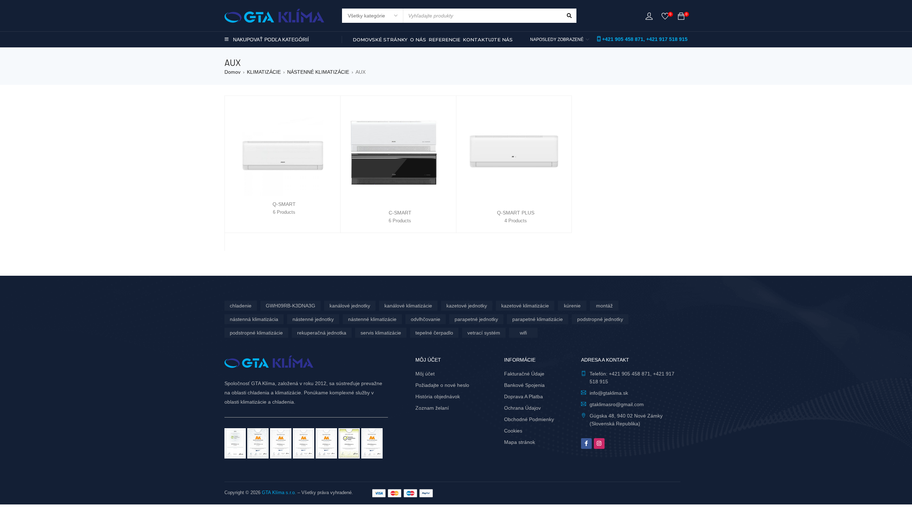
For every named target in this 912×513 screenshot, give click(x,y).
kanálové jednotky (350, 306)
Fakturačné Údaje (524, 374)
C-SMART (400, 213)
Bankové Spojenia (524, 385)
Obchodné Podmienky (529, 419)
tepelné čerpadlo (434, 333)
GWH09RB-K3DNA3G (290, 306)
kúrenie (572, 306)
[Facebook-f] (586, 443)
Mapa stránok (519, 442)
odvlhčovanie (425, 319)
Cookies (513, 431)
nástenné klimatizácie (372, 319)
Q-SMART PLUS (515, 213)
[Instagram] (599, 443)
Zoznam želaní (432, 408)
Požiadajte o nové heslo (442, 385)
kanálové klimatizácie (408, 306)
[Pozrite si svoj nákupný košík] (681, 17)
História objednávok (437, 396)
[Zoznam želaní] (665, 17)
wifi (523, 333)
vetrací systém (483, 333)
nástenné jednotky (313, 319)
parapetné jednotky (476, 319)
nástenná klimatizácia (254, 319)
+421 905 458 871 (622, 39)
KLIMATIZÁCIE (264, 72)
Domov (232, 72)
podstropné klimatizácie (256, 333)
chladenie (241, 306)
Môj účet (425, 374)
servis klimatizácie (381, 333)
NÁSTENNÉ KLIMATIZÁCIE (318, 72)
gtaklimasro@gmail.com (617, 404)
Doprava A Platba (523, 396)
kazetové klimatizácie (525, 306)
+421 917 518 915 (667, 39)
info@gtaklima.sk (609, 393)
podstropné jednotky (600, 319)
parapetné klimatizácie (537, 319)
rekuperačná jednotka (321, 333)
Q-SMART (284, 204)
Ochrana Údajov (522, 408)
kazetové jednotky (466, 306)
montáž (604, 306)
